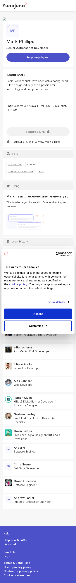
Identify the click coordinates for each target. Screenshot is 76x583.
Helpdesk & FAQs (15, 540)
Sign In (30, 141)
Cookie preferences (17, 575)
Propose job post (38, 57)
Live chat (10, 544)
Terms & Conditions (17, 563)
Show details (56, 302)
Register (17, 141)
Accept (38, 313)
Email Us (9, 552)
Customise (36, 325)
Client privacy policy (17, 567)
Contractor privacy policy (21, 571)
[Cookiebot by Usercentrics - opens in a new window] (55, 254)
